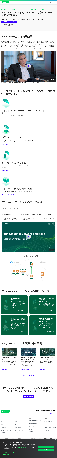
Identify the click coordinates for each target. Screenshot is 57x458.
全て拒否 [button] (46, 449)
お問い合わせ (3, 427)
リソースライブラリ (47, 424)
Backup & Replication (33, 433)
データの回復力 (32, 422)
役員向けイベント (47, 423)
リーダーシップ (3, 423)
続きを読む (5, 450)
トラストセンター (4, 432)
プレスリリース (3, 429)
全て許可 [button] (46, 447)
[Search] (51, 2)
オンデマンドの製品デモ (48, 430)
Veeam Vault (31, 426)
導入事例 (16, 424)
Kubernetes (31, 431)
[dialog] (28, 448)
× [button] (55, 439)
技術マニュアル (18, 423)
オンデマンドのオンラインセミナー (50, 427)
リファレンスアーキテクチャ (8, 195)
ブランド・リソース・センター (6, 430)
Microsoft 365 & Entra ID (33, 428)
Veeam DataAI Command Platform (35, 420)
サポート (16, 421)
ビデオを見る (5, 119)
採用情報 (2, 424)
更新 (16, 426)
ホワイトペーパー (47, 426)
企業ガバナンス (3, 426)
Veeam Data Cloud (32, 425)
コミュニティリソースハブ (19, 430)
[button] (19, 452)
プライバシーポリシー (22, 447)
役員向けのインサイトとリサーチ (49, 421)
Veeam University (18, 427)
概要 (1, 421)
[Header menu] (54, 2)
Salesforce (31, 429)
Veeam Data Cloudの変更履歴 (20, 429)
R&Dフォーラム (17, 432)
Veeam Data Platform (33, 423)
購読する (52, 413)
